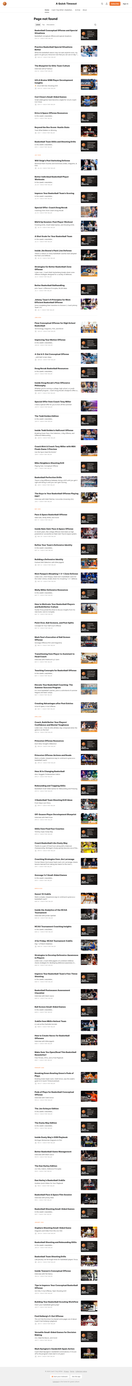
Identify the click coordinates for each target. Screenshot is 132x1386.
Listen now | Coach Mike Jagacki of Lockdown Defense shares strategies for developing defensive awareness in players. (54, 962)
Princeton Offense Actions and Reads (53, 755)
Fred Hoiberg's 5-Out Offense (49, 1316)
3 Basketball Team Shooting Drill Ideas (53, 800)
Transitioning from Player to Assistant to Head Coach (55, 655)
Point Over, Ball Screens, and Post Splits (54, 623)
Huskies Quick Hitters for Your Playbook (49, 1183)
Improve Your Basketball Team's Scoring (54, 193)
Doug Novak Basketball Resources (51, 368)
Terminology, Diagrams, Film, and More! (49, 329)
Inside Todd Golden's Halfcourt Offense (54, 430)
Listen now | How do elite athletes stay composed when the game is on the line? (56, 729)
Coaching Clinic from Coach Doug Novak (49, 210)
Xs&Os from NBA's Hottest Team (50, 1021)
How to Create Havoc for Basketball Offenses (52, 1037)
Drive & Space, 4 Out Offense (45, 706)
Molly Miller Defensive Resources (51, 590)
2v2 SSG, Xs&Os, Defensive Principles (48, 1169)
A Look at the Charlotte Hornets (46, 1024)
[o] (89, 70)
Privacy (66, 1371)
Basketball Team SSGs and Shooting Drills (55, 142)
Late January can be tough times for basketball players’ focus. (56, 1259)
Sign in (125, 4)
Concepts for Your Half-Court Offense (48, 626)
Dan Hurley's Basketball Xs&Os (50, 1180)
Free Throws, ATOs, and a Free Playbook (49, 1058)
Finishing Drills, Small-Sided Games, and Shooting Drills (54, 225)
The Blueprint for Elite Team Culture (52, 66)
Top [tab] (43, 25)
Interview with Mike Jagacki (44, 1041)
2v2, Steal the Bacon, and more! (46, 1338)
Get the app (76, 1376)
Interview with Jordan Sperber (45, 915)
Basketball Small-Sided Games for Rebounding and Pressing (56, 789)
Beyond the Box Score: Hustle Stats (52, 127)
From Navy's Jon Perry (43, 803)
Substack (56, 1382)
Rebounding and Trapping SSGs (50, 786)
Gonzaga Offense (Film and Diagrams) (48, 643)
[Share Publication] (107, 4)
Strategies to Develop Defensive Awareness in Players (56, 956)
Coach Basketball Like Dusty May (51, 843)
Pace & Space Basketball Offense (51, 514)
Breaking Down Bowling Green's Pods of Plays (54, 1074)
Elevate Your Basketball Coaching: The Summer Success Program (54, 686)
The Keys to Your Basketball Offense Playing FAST (56, 494)
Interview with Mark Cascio (44, 996)
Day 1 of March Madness (43, 944)
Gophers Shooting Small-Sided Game (53, 1228)
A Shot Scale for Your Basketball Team (53, 236)
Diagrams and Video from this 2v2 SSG (48, 1231)
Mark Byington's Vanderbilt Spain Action (54, 1349)
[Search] (102, 4)
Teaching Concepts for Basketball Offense (56, 670)
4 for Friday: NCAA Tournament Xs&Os (53, 941)
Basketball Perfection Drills (48, 477)
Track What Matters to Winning (46, 130)
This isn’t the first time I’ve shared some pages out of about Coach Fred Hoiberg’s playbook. (56, 1320)
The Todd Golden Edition (47, 416)
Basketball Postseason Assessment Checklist (52, 991)
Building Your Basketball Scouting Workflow (56, 1302)
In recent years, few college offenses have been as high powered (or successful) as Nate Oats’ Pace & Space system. (56, 533)
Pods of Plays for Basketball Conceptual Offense (54, 1093)
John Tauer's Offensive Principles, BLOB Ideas (51, 288)
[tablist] (45, 25)
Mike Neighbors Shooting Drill (49, 463)
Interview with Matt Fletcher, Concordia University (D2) (54, 499)
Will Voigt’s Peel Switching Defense (52, 160)
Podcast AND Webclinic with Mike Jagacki (49, 562)
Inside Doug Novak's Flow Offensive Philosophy (52, 384)
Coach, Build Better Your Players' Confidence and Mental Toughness (52, 723)
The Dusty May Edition (46, 1123)
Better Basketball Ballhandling (50, 285)
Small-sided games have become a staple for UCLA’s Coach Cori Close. (55, 101)
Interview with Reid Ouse (43, 817)
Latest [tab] (38, 25)
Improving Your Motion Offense (50, 340)
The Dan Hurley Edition (46, 1166)
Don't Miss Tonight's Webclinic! (46, 744)
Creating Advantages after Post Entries (54, 703)
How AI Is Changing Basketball (50, 771)
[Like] (36, 457)
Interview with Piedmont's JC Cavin (47, 659)
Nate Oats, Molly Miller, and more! (47, 517)
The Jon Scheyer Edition (47, 1108)
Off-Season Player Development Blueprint (55, 814)
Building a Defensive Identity (49, 559)
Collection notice (81, 1371)
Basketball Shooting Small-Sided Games (54, 1209)
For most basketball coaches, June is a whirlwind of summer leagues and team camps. (56, 691)
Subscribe (115, 4)
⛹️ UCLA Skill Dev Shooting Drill (46, 86)
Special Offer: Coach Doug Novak (51, 207)
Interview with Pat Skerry (43, 1274)
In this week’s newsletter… (44, 116)
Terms (72, 1371)
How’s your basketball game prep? (47, 1305)
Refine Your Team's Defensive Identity (53, 545)
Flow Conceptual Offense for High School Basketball (55, 324)
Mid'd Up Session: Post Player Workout (54, 222)
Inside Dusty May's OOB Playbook (51, 1137)
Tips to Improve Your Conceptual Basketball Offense (56, 1286)
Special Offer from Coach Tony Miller (53, 402)
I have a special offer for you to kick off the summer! (53, 405)
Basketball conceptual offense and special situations (53, 36)
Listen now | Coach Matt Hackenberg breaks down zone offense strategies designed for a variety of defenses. (54, 273)
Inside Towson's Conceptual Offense (53, 1271)
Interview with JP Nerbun (43, 69)
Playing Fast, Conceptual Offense (46, 466)
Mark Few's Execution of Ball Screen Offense (52, 638)
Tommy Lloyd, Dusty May (44, 832)
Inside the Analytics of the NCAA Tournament (51, 911)
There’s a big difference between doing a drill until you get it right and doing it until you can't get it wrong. (56, 481)
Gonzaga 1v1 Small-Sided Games (51, 875)
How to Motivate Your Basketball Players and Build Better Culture (55, 605)
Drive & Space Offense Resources (51, 113)
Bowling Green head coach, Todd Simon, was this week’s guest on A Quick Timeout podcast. (55, 1080)
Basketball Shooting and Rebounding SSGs (56, 1242)
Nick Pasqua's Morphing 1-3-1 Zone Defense (56, 574)
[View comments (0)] (50, 41)
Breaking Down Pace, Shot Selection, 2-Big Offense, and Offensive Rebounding (54, 434)
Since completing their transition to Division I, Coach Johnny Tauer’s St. (56, 306)
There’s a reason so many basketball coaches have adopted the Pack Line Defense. (56, 254)
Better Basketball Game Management (53, 1151)
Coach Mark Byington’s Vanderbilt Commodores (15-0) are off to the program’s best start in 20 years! (55, 1353)
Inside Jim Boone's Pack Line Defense (53, 250)
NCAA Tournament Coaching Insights (53, 926)
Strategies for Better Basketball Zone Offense (53, 268)
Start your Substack (61, 1376)
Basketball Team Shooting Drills (50, 1256)
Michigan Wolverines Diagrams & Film (48, 1140)
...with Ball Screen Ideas (43, 357)
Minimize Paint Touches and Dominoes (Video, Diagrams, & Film (56, 164)
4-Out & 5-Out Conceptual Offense (52, 354)
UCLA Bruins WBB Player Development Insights (54, 81)
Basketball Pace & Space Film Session (53, 1195)
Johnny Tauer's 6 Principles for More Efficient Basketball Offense (53, 301)
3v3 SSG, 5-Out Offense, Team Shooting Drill (50, 1291)
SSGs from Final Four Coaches (49, 829)
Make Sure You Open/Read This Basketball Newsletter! (55, 1053)
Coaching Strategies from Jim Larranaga (54, 859)
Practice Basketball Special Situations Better (53, 48)
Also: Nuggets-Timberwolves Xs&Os (47, 774)
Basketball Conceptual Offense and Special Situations (56, 31)
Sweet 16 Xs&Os (43, 894)
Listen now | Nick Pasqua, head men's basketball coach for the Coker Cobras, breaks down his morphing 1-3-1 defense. (56, 578)
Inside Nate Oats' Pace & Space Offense (54, 529)
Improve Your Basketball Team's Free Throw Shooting (56, 975)
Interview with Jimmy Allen (44, 1198)
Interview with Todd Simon (44, 1098)
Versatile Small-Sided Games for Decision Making (55, 1333)
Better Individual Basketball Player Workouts (52, 178)
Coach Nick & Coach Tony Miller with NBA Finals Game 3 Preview (55, 447)
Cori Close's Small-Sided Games (51, 97)
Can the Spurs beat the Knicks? (45, 452)
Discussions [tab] (50, 25)
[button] (47, 10)
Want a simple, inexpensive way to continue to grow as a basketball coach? (55, 759)
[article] (66, 35)
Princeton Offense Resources (49, 741)
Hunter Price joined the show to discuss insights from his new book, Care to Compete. (55, 611)
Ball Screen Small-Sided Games (50, 1007)
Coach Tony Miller (46, 38)
